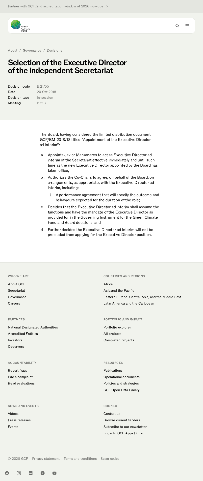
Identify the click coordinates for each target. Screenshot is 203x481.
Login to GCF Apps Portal (123, 433)
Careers (14, 303)
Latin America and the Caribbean (128, 303)
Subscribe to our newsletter (125, 427)
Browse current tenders (121, 420)
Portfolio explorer (117, 327)
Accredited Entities (23, 334)
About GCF (16, 284)
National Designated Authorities (33, 327)
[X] (43, 473)
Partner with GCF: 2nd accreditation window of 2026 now (56, 6)
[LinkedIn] (31, 473)
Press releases (19, 420)
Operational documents (121, 377)
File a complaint (20, 377)
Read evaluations (21, 383)
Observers (16, 347)
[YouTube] (54, 473)
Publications (113, 370)
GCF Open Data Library (121, 390)
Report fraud (17, 370)
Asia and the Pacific (118, 291)
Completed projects (118, 340)
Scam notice (110, 458)
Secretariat (16, 291)
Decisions (54, 50)
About (12, 50)
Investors (15, 340)
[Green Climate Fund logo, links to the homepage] (25, 26)
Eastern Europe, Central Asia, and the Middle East (142, 297)
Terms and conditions (80, 458)
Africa (108, 284)
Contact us (111, 414)
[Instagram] (19, 473)
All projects (112, 334)
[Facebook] (7, 473)
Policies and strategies (121, 383)
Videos (13, 414)
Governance (32, 50)
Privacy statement (46, 458)
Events (13, 427)
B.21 (40, 103)
